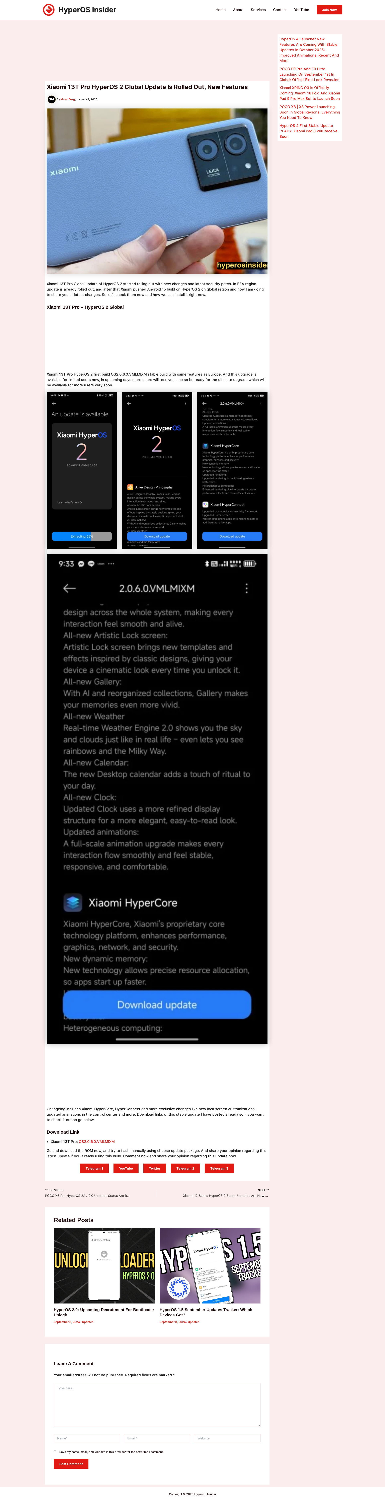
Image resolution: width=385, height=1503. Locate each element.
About (238, 10)
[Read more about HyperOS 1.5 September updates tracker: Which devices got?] (210, 1265)
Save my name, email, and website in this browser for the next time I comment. (111, 1451)
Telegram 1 (94, 1168)
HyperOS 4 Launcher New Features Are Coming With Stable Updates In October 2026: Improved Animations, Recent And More (309, 50)
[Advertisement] (157, 51)
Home (221, 10)
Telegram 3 (219, 1168)
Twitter (154, 1168)
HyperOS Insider (87, 9)
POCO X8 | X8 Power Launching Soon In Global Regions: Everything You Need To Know (310, 112)
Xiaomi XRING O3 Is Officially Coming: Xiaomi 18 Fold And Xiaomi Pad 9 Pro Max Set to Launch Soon (310, 93)
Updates (87, 1322)
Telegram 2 (185, 1168)
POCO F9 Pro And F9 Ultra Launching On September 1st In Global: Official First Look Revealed (309, 74)
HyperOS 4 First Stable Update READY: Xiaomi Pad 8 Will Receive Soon (308, 131)
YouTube (301, 10)
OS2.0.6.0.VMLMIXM (97, 1141)
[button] (329, 9)
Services (258, 10)
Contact (280, 10)
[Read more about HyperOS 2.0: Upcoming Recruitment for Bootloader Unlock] (104, 1265)
